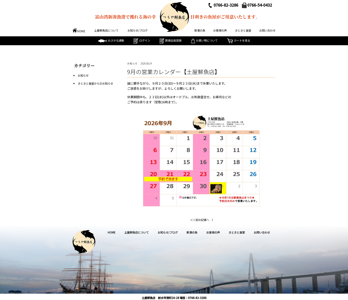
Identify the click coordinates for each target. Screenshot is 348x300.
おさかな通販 (116, 40)
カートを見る (242, 40)
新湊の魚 (199, 30)
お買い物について (207, 40)
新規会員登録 (173, 40)
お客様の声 (220, 30)
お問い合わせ (267, 30)
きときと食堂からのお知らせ (95, 83)
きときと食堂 (243, 30)
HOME (81, 31)
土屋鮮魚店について (106, 30)
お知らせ (83, 75)
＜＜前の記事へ (199, 220)
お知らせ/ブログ (137, 30)
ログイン (144, 40)
